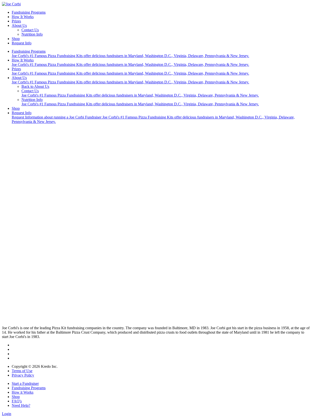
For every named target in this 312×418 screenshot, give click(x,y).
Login (6, 414)
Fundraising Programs (29, 12)
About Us (19, 25)
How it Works (22, 392)
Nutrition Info (32, 34)
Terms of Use (22, 371)
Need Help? (21, 405)
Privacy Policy (23, 375)
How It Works (23, 17)
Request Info (21, 43)
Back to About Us (35, 86)
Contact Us (30, 30)
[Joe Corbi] (11, 4)
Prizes (16, 21)
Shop (16, 39)
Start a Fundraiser (25, 383)
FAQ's (17, 401)
